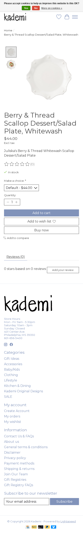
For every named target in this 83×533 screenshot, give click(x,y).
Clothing (11, 375)
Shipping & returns (19, 469)
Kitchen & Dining (17, 386)
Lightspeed (68, 521)
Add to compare (18, 238)
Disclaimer (12, 452)
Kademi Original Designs (23, 391)
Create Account (17, 411)
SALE (8, 397)
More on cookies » (51, 8)
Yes (26, 8)
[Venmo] (53, 527)
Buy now (41, 230)
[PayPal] (34, 527)
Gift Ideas (11, 359)
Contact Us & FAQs (19, 436)
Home (8, 30)
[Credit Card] (27, 527)
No (35, 8)
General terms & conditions (26, 447)
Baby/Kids (12, 369)
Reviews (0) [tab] (15, 257)
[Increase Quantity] (16, 202)
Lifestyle (10, 380)
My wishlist (12, 422)
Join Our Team (16, 474)
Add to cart (41, 213)
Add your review (63, 270)
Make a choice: (15, 180)
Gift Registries (15, 480)
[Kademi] (15, 17)
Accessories (13, 364)
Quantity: (10, 195)
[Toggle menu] (75, 17)
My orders (12, 416)
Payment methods (19, 463)
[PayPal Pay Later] (47, 527)
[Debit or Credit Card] (40, 527)
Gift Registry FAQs (18, 485)
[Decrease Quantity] (7, 202)
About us (11, 442)
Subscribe (64, 501)
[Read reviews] (17, 164)
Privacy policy (15, 458)
